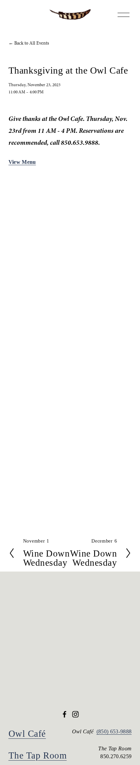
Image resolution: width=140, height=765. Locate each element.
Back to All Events (31, 43)
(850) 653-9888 (114, 731)
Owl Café (27, 734)
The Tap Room (37, 755)
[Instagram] (75, 714)
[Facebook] (64, 714)
